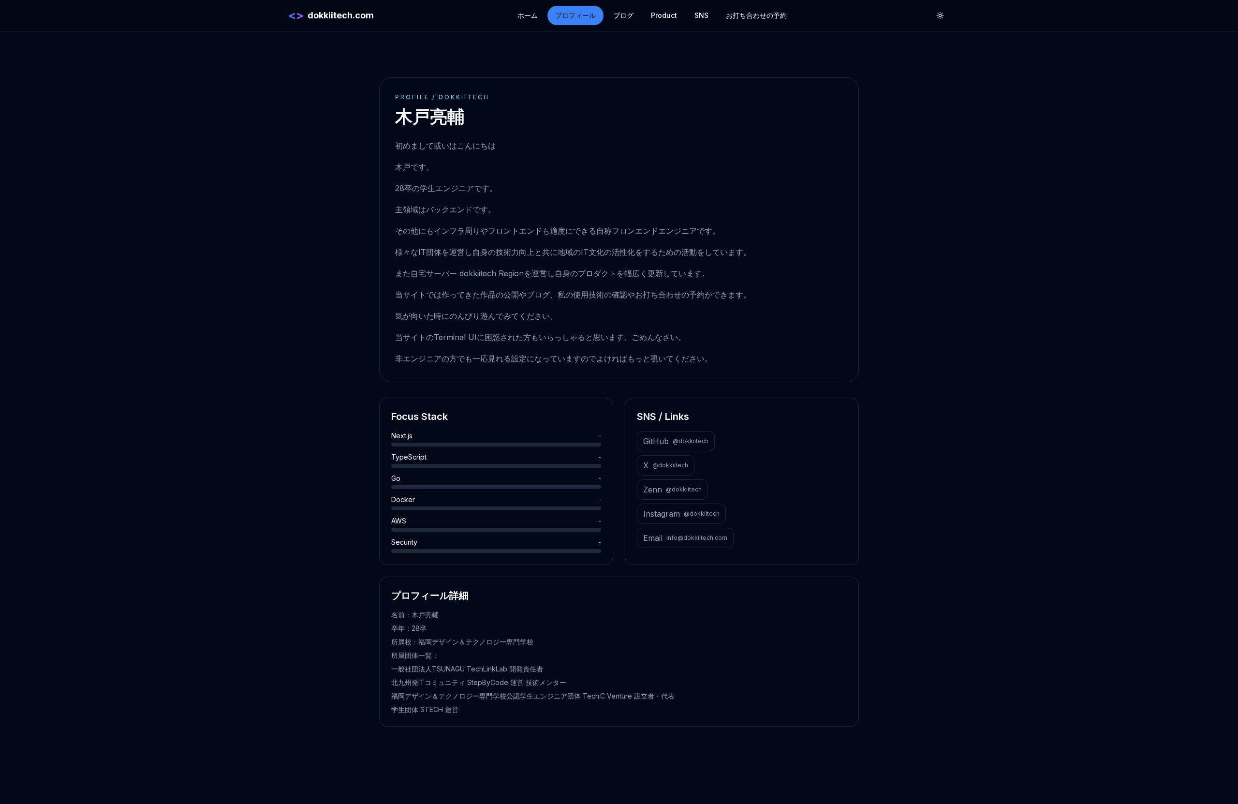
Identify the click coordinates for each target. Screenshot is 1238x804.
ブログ (623, 15)
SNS (701, 15)
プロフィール (575, 15)
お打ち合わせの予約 (756, 15)
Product (664, 15)
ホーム (527, 15)
